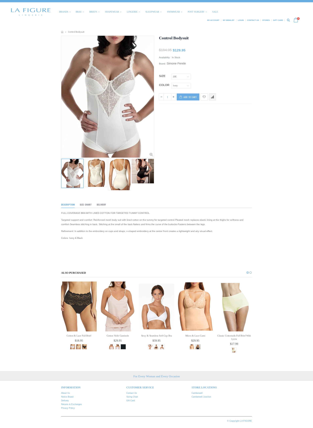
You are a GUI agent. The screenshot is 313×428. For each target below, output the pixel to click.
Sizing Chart (132, 397)
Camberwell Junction (201, 397)
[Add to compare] (212, 96)
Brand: (162, 63)
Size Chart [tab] (86, 204)
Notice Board (67, 397)
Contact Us (253, 20)
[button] (247, 273)
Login (241, 20)
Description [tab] (68, 204)
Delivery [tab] (101, 204)
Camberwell (197, 393)
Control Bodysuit (174, 38)
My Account (213, 20)
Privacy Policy (68, 408)
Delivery (65, 400)
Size (162, 76)
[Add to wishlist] (204, 96)
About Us (65, 393)
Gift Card (278, 20)
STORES (266, 20)
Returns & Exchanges (71, 404)
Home (62, 32)
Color (164, 85)
